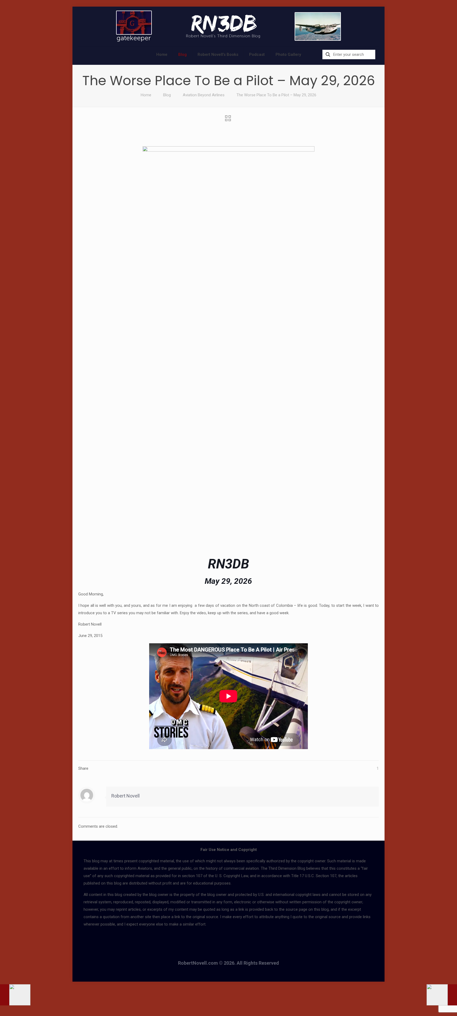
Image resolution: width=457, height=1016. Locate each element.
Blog (167, 95)
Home (146, 95)
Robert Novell (125, 796)
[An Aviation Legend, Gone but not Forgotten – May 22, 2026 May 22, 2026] (15, 994)
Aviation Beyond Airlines (204, 95)
